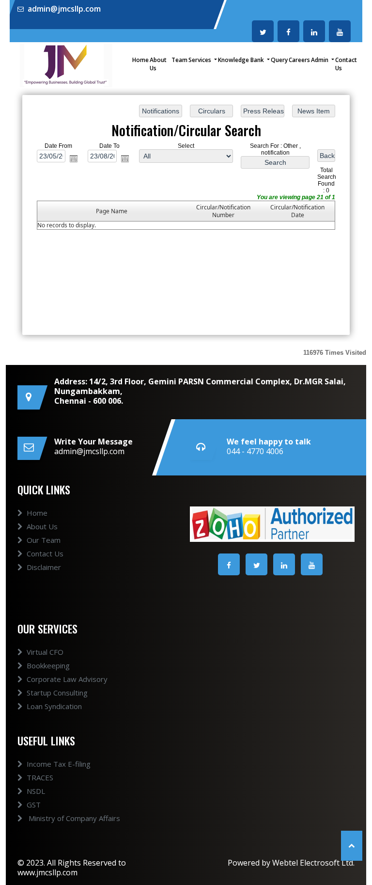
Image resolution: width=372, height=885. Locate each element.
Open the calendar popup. (73, 158)
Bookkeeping (48, 665)
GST (34, 804)
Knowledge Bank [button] (241, 60)
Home (140, 60)
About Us (158, 64)
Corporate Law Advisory (67, 679)
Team (179, 60)
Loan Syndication (54, 706)
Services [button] (200, 60)
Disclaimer (44, 567)
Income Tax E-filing (59, 764)
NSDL (36, 791)
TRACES (40, 777)
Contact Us (346, 64)
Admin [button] (320, 60)
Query (279, 60)
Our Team (44, 540)
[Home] (66, 64)
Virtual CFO (45, 652)
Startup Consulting (57, 692)
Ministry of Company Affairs (73, 818)
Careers (299, 60)
